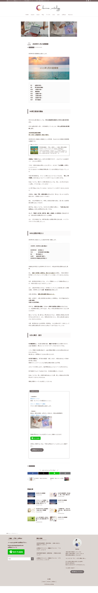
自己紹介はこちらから (77, 571)
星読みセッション (35, 398)
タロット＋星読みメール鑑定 (37, 403)
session (48, 581)
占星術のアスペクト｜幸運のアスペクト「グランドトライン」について (49, 559)
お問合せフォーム (12, 547)
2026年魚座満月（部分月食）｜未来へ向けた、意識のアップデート (49, 544)
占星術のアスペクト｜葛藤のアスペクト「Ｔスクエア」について (49, 549)
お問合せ (53, 581)
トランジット (31, 47)
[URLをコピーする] (65, 473)
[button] (32, 473)
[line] (88, 1)
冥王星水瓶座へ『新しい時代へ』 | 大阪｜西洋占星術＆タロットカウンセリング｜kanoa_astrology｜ (53, 148)
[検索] (90, 1)
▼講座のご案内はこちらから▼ (38, 415)
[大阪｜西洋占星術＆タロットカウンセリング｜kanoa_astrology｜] (49, 7)
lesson (44, 581)
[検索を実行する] (32, 558)
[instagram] (87, 1)
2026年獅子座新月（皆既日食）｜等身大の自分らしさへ (49, 554)
